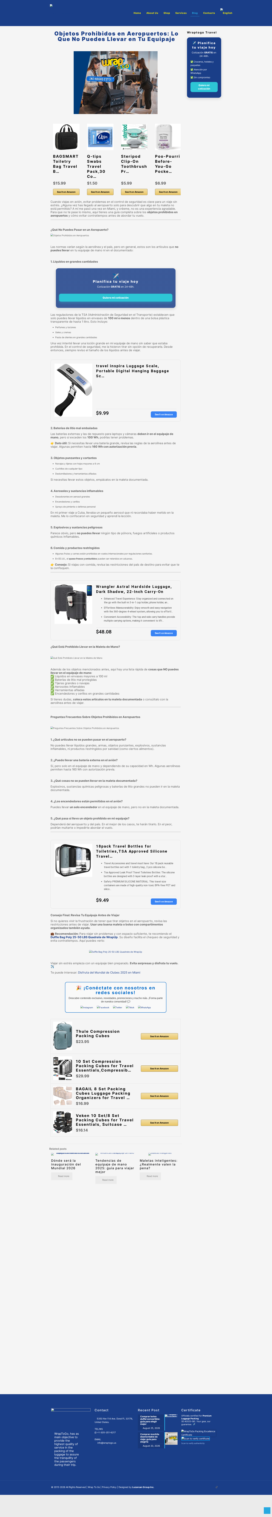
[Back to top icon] (267, 1510)
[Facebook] (103, 1007)
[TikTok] (130, 1007)
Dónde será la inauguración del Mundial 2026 (66, 1164)
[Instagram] (87, 1007)
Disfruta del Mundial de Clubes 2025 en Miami (109, 972)
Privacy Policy (109, 1487)
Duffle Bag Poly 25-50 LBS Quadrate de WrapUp (84, 937)
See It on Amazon (66, 191)
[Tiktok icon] (217, 1487)
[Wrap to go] (62, 13)
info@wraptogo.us (106, 1442)
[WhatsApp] (144, 1007)
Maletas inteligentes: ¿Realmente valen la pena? (159, 1164)
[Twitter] (118, 1007)
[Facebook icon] (207, 1487)
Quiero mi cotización (116, 297)
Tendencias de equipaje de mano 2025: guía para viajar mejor (114, 1166)
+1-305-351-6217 (106, 1432)
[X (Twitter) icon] (210, 1487)
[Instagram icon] (213, 1487)
